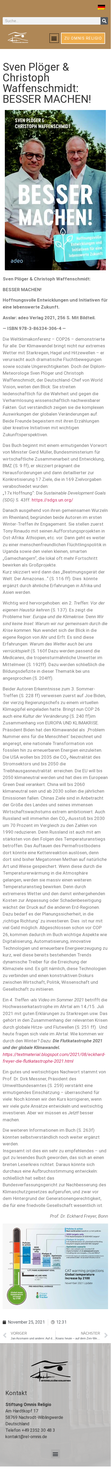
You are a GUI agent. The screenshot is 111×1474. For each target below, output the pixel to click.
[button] (54, 38)
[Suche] (104, 21)
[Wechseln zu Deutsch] (101, 7)
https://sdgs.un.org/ (52, 500)
